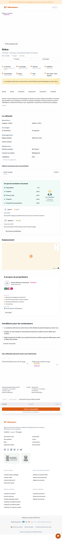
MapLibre (55, 268)
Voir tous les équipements (9, 159)
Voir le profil (8, 312)
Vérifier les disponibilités (31, 409)
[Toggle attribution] (58, 268)
